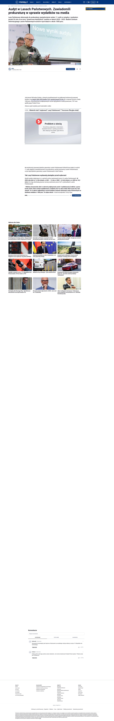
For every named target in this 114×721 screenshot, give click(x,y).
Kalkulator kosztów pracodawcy (42, 688)
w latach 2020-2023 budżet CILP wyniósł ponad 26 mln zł (48, 99)
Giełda (31, 2)
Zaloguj (93, 2)
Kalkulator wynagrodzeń (40, 689)
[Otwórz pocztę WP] (84, 2)
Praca (59, 2)
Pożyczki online (60, 695)
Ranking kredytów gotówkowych (63, 690)
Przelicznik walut (18, 693)
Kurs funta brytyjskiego (19, 695)
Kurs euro (17, 689)
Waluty (38, 2)
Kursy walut (17, 688)
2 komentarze (71, 69)
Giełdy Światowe (81, 695)
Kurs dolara (17, 692)
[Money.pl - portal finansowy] (24, 2)
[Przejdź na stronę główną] (17, 3)
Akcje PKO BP (80, 688)
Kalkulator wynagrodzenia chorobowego (43, 686)
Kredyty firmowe (60, 698)
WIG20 (79, 689)
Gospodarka (67, 2)
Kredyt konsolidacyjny (61, 687)
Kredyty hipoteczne (60, 693)
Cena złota (80, 686)
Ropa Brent (80, 693)
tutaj (40, 718)
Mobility (54, 2)
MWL (13, 68)
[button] (88, 2)
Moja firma (46, 2)
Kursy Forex (80, 692)
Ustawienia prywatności (78, 709)
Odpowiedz (34, 647)
